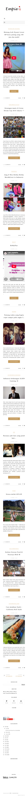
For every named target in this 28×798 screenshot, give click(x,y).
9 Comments (7, 541)
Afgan (14, 490)
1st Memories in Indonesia (14, 375)
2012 (6, 754)
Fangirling (14, 171)
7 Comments (7, 596)
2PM (14, 432)
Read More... (14, 91)
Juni (6, 728)
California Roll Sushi (14, 603)
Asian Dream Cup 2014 (14, 104)
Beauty (14, 242)
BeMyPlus (14, 245)
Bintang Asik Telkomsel (14, 28)
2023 (6, 726)
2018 (6, 743)
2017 (6, 745)
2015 (6, 749)
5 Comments (7, 425)
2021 (6, 737)
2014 (6, 750)
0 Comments (7, 304)
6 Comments (7, 97)
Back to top (21, 795)
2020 (6, 739)
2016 (6, 747)
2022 (6, 736)
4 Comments (7, 368)
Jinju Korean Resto (14, 548)
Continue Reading (14, 157)
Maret (7, 732)
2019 (6, 741)
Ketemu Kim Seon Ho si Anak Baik (13, 730)
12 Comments (7, 164)
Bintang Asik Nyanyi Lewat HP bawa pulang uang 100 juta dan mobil (14, 34)
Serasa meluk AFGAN (14, 494)
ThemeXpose (15, 793)
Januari (7, 734)
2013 (6, 752)
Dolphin (14, 311)
